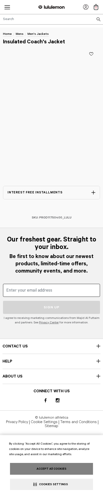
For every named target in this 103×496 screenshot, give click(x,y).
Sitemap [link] (51, 426)
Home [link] (7, 34)
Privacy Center (49, 322)
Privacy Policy (17, 422)
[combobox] (51, 19)
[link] (85, 7)
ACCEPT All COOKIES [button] (51, 468)
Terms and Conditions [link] (78, 422)
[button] (7, 7)
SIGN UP (52, 307)
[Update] (91, 53)
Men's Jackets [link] (38, 34)
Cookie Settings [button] (44, 422)
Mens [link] (20, 34)
